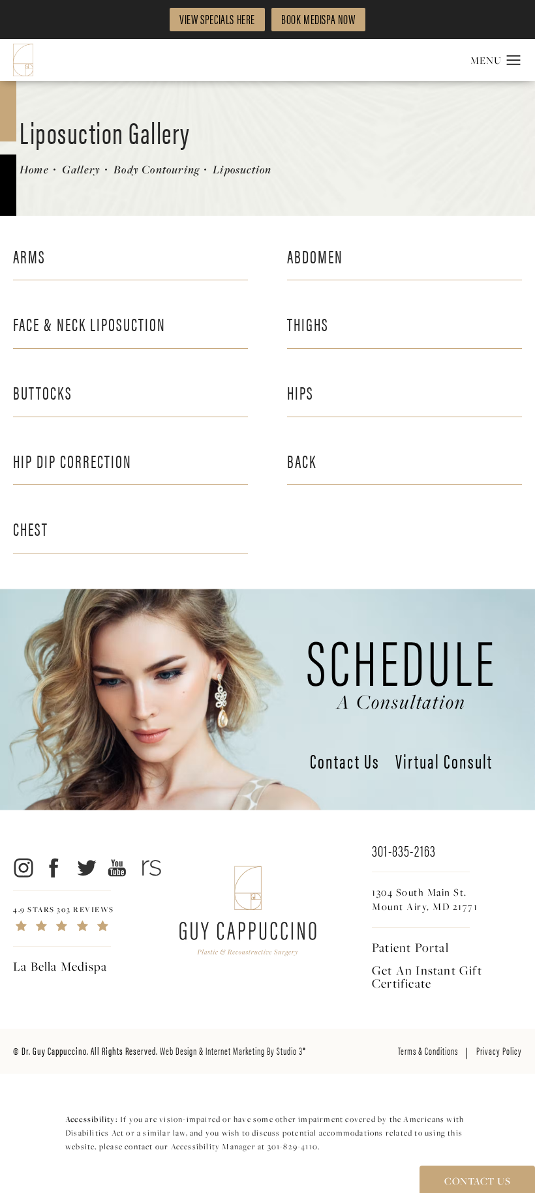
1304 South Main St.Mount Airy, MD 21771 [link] (425, 899)
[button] (514, 60)
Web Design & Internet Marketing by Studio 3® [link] (233, 1050)
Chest (30, 528)
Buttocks (42, 392)
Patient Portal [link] (410, 947)
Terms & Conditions (428, 1050)
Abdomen (315, 256)
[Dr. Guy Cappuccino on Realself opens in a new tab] (149, 868)
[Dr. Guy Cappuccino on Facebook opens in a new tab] (54, 868)
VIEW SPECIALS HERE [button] (217, 18)
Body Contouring (157, 169)
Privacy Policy (499, 1050)
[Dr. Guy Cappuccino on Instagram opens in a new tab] (22, 868)
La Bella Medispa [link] (60, 966)
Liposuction (242, 169)
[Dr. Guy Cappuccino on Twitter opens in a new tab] (86, 868)
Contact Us (345, 762)
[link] (94, 919)
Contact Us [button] (477, 1180)
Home (34, 169)
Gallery (81, 169)
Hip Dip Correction (72, 460)
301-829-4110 (293, 1146)
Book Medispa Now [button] (318, 18)
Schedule (402, 669)
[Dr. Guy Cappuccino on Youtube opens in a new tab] (118, 868)
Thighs (308, 323)
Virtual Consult (444, 762)
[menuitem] (22, 868)
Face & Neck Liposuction (89, 323)
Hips (300, 392)
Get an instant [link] (427, 977)
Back (301, 460)
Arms (29, 256)
